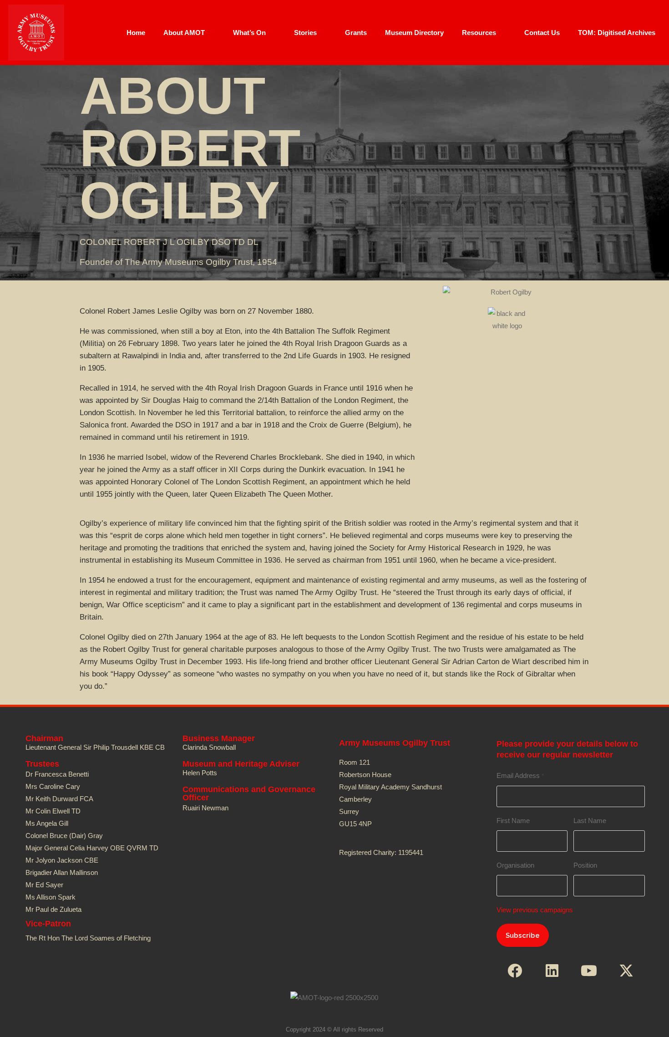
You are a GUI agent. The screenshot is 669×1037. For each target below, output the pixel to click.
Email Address (520, 775)
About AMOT (184, 32)
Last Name (589, 820)
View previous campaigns (535, 910)
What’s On (249, 32)
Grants (356, 32)
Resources (479, 32)
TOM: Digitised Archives (616, 32)
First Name (513, 820)
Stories (305, 32)
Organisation (515, 865)
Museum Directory (414, 32)
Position (585, 865)
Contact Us (542, 32)
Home (136, 32)
